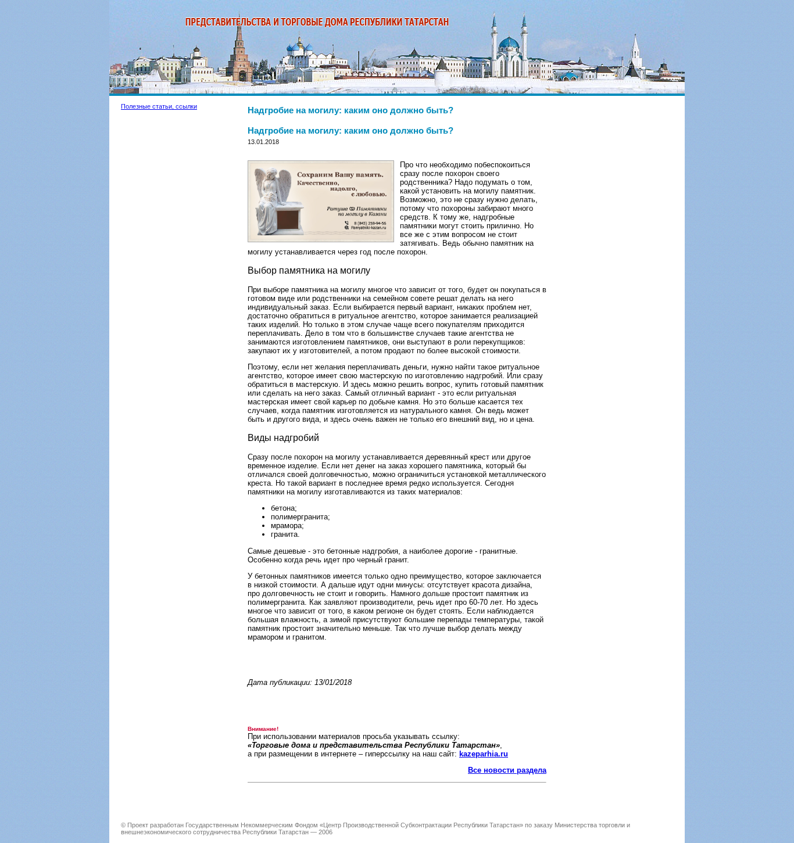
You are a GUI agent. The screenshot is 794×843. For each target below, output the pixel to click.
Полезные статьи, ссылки (159, 106)
